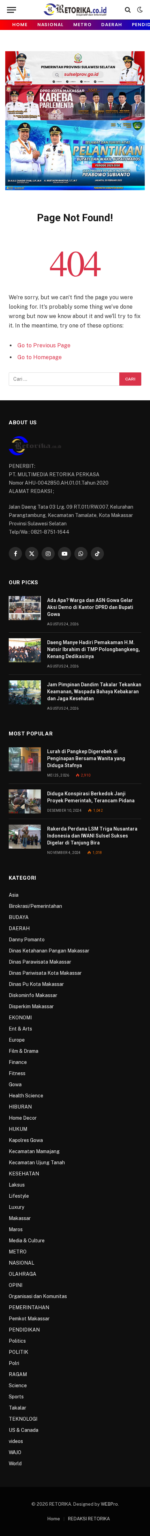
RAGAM (18, 1374)
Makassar (20, 1218)
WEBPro (109, 1504)
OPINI (15, 1285)
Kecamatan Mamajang (34, 1151)
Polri (14, 1363)
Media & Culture (27, 1240)
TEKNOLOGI (23, 1419)
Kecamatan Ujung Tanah (37, 1162)
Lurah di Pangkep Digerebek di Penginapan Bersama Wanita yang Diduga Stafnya (86, 758)
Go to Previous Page (43, 345)
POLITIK (18, 1352)
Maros (16, 1229)
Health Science (26, 1095)
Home (20, 24)
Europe (17, 1040)
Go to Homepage (39, 357)
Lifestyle (19, 1196)
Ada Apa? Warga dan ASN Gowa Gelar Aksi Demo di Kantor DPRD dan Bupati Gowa (90, 607)
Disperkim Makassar (31, 1006)
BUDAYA (19, 917)
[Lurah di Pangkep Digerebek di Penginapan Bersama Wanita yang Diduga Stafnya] (25, 759)
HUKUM (18, 1129)
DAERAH (111, 24)
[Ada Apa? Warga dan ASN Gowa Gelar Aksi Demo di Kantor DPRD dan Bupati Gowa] (25, 608)
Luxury (16, 1207)
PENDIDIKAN (24, 1330)
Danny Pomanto (27, 939)
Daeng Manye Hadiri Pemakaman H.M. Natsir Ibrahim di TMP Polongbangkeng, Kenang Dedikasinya (93, 649)
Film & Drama (23, 1051)
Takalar (17, 1408)
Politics (17, 1341)
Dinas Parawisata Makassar (40, 962)
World (15, 1463)
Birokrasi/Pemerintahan (35, 906)
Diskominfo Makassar (33, 995)
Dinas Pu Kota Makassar (36, 984)
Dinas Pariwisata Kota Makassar (45, 973)
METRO (82, 24)
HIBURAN (20, 1107)
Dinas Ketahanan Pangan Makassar (49, 951)
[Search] (127, 10)
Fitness (17, 1073)
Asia (13, 895)
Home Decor (23, 1118)
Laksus (17, 1185)
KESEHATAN (24, 1173)
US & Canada (23, 1430)
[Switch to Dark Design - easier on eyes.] (139, 10)
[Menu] (11, 10)
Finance (18, 1062)
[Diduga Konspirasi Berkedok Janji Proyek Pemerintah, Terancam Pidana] (25, 801)
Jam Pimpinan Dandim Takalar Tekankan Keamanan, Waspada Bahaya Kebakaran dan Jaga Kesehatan (94, 691)
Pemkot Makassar (29, 1318)
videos (16, 1441)
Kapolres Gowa (26, 1140)
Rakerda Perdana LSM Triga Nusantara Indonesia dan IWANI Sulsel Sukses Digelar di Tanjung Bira (92, 836)
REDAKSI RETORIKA (89, 1518)
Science (18, 1385)
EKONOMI (20, 1017)
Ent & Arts (20, 1029)
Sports (16, 1396)
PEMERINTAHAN (29, 1307)
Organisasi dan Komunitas (38, 1296)
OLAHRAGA (22, 1274)
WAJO (15, 1452)
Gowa (15, 1084)
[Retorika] (75, 10)
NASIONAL (50, 24)
